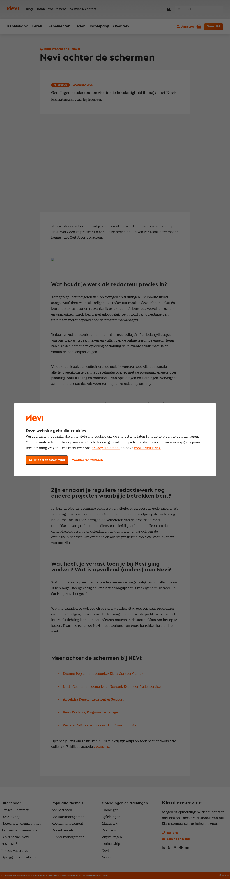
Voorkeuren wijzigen (87, 460)
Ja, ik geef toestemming (47, 460)
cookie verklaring (147, 448)
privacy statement (105, 448)
